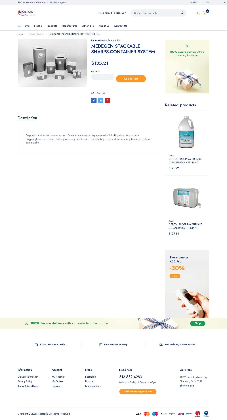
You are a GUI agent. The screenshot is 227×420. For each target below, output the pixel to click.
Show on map (187, 385)
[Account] (198, 13)
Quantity (95, 71)
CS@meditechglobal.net (138, 391)
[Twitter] (100, 100)
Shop (198, 323)
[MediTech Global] (27, 12)
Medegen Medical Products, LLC (106, 40)
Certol (171, 155)
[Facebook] (94, 100)
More (174, 275)
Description (27, 117)
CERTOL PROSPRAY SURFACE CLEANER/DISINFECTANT (185, 160)
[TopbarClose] (224, 2)
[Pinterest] (107, 100)
